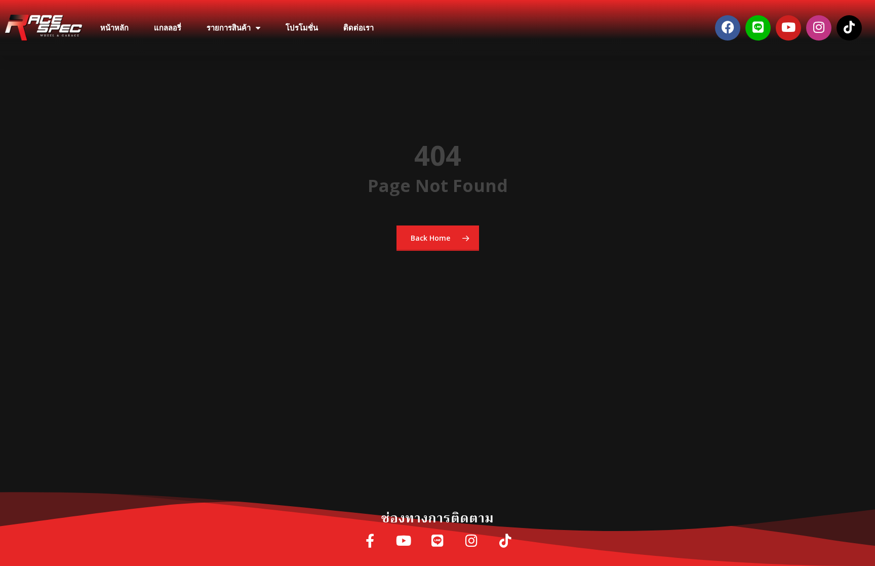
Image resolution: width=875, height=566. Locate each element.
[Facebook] (727, 28)
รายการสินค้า (229, 27)
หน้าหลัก (114, 27)
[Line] (758, 28)
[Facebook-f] (370, 541)
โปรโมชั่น (302, 27)
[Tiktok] (849, 28)
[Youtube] (788, 28)
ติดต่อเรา (358, 27)
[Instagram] (818, 28)
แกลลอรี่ (167, 27)
